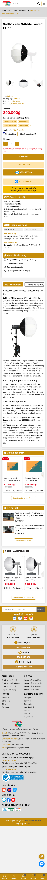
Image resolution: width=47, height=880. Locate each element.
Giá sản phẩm (10, 134)
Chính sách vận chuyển (11, 683)
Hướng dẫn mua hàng (32, 680)
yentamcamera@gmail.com (18, 748)
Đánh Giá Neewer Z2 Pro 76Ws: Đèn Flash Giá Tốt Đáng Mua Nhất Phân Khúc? (29, 515)
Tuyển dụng (29, 716)
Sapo (30, 823)
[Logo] (6, 3)
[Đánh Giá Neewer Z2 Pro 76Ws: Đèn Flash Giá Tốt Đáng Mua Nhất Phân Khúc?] (8, 517)
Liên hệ (27, 713)
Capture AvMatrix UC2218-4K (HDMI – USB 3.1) (12, 479)
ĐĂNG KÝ (41, 609)
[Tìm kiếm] (39, 3)
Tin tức (27, 710)
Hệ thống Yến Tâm (23, 666)
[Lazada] (9, 790)
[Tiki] (15, 790)
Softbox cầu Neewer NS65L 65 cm (33, 579)
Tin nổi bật (12, 508)
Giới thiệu (27, 701)
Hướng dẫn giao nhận (32, 686)
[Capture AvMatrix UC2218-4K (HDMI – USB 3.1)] (13, 466)
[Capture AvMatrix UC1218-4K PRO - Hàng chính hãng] (34, 466)
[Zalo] (15, 618)
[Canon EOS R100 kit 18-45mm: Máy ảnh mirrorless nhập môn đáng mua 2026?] (8, 529)
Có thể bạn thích (15, 452)
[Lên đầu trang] (41, 849)
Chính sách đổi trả (9, 686)
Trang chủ (28, 698)
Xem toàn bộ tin (22, 540)
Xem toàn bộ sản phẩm (22, 498)
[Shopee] (4, 790)
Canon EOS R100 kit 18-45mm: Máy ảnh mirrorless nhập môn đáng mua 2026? (29, 528)
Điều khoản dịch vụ (31, 689)
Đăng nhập (6, 701)
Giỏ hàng (5, 707)
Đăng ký (5, 704)
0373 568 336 (23, 647)
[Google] (31, 618)
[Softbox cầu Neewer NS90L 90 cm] (13, 566)
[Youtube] (26, 618)
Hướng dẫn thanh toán (33, 683)
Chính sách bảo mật (9, 680)
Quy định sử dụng (9, 689)
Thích (8, 491)
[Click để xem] (23, 54)
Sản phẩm (28, 704)
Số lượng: (7, 139)
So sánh (19, 491)
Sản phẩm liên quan (17, 551)
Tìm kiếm (5, 698)
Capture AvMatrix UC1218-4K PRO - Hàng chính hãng (32, 479)
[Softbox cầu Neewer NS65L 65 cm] (34, 566)
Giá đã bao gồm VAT (28, 134)
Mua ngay (23, 157)
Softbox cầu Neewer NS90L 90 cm (12, 579)
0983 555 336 (23, 657)
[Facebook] (20, 618)
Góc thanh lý (29, 707)
